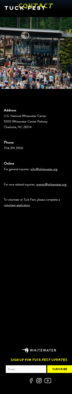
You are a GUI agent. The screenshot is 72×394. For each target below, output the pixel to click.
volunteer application (17, 205)
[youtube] (48, 380)
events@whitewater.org (51, 184)
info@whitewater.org (44, 169)
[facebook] (31, 380)
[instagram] (39, 380)
